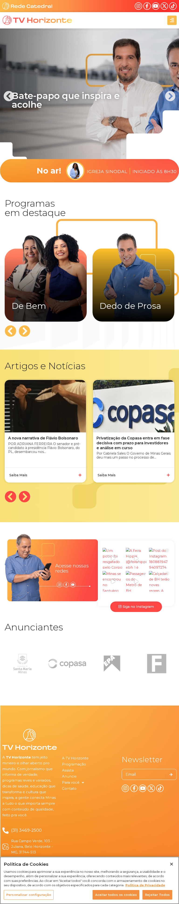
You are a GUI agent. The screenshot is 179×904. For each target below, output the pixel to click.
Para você (70, 782)
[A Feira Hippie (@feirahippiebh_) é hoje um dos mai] (136, 558)
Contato (69, 788)
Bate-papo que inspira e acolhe (66, 100)
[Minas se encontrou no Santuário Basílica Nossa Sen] (113, 581)
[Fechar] (171, 864)
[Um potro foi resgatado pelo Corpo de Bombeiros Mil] (113, 558)
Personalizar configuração (28, 895)
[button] (8, 96)
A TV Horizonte (75, 758)
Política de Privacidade (145, 885)
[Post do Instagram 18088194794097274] (159, 558)
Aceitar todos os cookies (116, 895)
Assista (68, 770)
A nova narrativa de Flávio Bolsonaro (43, 438)
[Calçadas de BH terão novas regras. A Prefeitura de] (159, 581)
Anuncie (69, 776)
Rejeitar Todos (157, 895)
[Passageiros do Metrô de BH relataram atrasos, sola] (136, 581)
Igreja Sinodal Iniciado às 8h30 (132, 170)
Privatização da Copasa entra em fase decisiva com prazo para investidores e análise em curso (133, 443)
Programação (74, 764)
